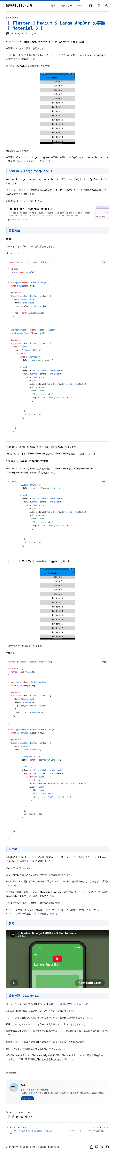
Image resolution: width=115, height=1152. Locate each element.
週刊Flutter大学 (19, 6)
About (80, 5)
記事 (53, 5)
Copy (104, 262)
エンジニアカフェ (33, 1010)
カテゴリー (66, 5)
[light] (107, 5)
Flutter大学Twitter (48, 1059)
